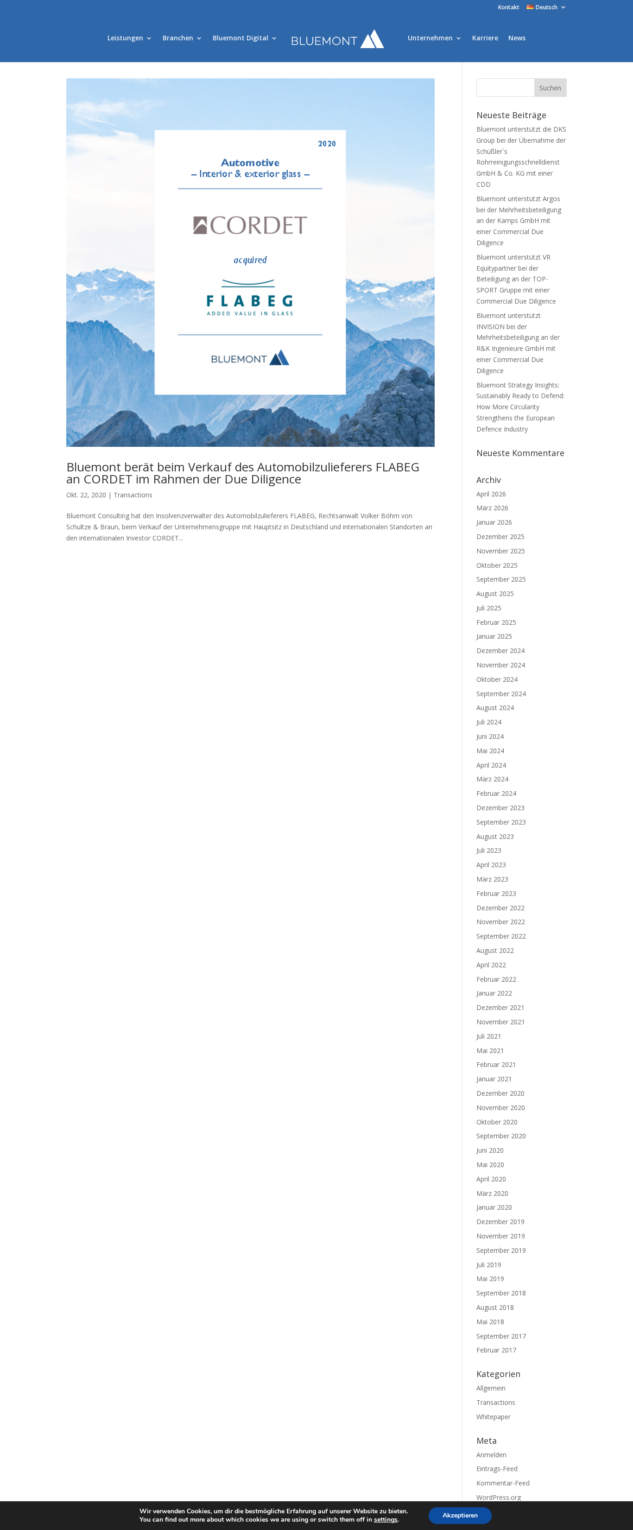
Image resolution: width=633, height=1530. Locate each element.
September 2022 (501, 936)
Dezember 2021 (500, 1007)
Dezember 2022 (500, 907)
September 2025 (501, 579)
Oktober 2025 (497, 565)
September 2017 (501, 1336)
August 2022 (495, 950)
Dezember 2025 (500, 536)
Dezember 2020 (500, 1093)
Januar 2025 (494, 636)
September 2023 (501, 822)
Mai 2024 (490, 750)
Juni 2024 (490, 736)
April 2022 (491, 964)
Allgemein (491, 1388)
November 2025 (500, 550)
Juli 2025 (488, 607)
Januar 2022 (494, 993)
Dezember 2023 (500, 807)
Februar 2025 (496, 622)
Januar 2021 (494, 1078)
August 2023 (495, 836)
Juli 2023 (488, 850)
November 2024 (500, 664)
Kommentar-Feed (503, 1483)
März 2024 (492, 779)
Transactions (133, 494)
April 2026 (491, 493)
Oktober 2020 (497, 1121)
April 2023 (491, 864)
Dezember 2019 (500, 1221)
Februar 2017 (496, 1350)
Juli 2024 (488, 721)
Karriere (485, 38)
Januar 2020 (494, 1207)
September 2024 (501, 693)
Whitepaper (493, 1416)
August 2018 (495, 1307)
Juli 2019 (488, 1264)
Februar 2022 (496, 979)
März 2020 (492, 1193)
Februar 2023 (496, 893)
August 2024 (495, 707)
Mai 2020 (490, 1164)
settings (386, 1520)
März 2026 (492, 507)
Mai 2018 (490, 1321)
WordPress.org (498, 1497)
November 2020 (500, 1107)
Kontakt (508, 8)
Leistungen (125, 38)
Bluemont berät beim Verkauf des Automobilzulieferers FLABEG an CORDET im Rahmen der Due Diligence (242, 472)
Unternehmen (430, 38)
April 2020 (491, 1178)
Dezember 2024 (500, 650)
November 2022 (500, 921)
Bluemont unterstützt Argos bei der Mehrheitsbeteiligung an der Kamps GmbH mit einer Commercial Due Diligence (518, 220)
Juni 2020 (490, 1150)
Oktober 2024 (497, 679)
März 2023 (492, 879)
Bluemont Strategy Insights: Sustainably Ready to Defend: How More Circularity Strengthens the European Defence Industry (520, 407)
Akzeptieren (460, 1515)
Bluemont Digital (240, 38)
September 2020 (501, 1135)
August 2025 (495, 593)
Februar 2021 (496, 1064)
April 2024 (491, 765)
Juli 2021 (488, 1036)
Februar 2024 (496, 793)
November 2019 (500, 1236)
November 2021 (500, 1021)
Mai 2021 (490, 1050)
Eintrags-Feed (497, 1468)
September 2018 (501, 1293)
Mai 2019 (490, 1278)
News (516, 38)
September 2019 (501, 1250)
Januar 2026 (494, 522)
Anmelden (491, 1454)
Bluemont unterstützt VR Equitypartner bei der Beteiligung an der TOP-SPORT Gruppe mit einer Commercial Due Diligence (516, 279)
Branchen (178, 38)
